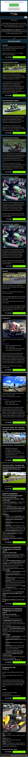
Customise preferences (14, 9)
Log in (26, 17)
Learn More (21, 2)
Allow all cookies (14, 5)
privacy (26, 755)
